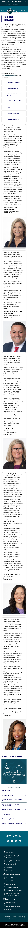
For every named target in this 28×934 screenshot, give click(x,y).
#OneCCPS (8, 916)
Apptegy (23, 925)
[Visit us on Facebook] (12, 842)
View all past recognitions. (14, 787)
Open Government (18, 916)
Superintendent (17, 1)
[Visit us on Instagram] (16, 842)
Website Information (14, 919)
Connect (8, 4)
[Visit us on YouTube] (20, 842)
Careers (15, 4)
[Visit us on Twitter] (8, 842)
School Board (6, 1)
